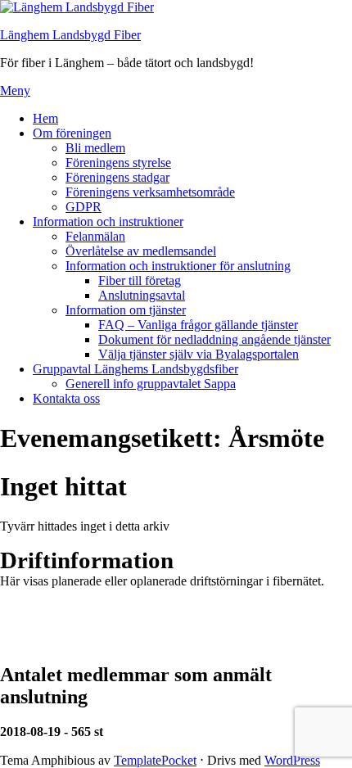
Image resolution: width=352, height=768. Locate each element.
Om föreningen (72, 133)
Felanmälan (95, 236)
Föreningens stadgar (117, 177)
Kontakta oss (66, 398)
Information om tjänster (125, 310)
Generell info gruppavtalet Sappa (150, 384)
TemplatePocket (155, 760)
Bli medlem (95, 148)
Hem (45, 118)
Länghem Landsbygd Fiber (70, 35)
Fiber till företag (139, 280)
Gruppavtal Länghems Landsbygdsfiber (135, 369)
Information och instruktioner (108, 221)
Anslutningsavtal (141, 295)
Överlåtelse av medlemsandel (140, 251)
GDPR (83, 207)
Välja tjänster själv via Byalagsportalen (198, 354)
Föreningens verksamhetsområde (150, 192)
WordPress (292, 760)
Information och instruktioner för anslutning (178, 266)
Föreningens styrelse (118, 162)
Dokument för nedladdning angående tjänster (214, 339)
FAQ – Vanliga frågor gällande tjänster (198, 325)
